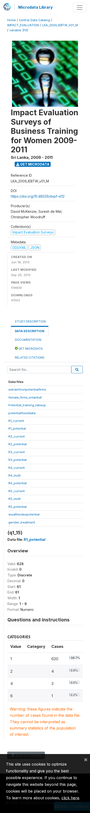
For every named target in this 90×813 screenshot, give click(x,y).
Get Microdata (34, 164)
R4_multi (14, 475)
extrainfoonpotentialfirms (27, 389)
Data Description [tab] (29, 331)
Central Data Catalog (34, 20)
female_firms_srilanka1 (25, 397)
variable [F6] (18, 30)
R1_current (16, 421)
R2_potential (17, 444)
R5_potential (17, 507)
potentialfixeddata (22, 413)
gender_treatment (21, 522)
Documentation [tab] (28, 340)
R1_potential (17, 428)
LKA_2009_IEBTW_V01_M (60, 25)
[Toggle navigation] (79, 7)
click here (70, 797)
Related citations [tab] (29, 357)
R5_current (16, 491)
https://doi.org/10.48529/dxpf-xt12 (38, 196)
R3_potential (17, 460)
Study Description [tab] (30, 321)
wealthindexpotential (24, 514)
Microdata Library (35, 7)
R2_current (16, 436)
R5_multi (14, 499)
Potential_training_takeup (27, 405)
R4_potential (17, 483)
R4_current (16, 468)
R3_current (16, 452)
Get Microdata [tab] (30, 348)
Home (11, 20)
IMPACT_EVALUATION (23, 25)
